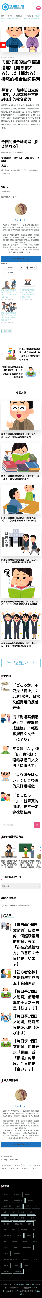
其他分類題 (19, 1224)
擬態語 (14, 1242)
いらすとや (26, 1165)
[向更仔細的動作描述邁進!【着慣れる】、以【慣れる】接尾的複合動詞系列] (9, 284)
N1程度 (6, 1194)
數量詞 (35, 1242)
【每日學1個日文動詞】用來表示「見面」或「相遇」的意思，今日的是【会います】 (26, 1055)
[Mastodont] (27, 259)
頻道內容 (18, 1271)
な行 (13, 1212)
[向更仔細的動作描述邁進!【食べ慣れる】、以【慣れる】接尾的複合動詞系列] (28, 284)
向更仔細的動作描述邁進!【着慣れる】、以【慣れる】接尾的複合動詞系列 (9, 293)
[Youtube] (14, 259)
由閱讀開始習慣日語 (10, 1259)
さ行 (36, 1206)
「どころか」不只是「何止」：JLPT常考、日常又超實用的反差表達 (26, 696)
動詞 (13, 1230)
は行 (22, 1212)
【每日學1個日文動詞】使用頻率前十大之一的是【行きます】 (26, 999)
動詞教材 (24, 1230)
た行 (5, 1212)
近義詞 (16, 1265)
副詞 (29, 1224)
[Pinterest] (18, 259)
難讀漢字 (7, 1271)
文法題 (14, 1247)
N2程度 (3, 58)
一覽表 (32, 1218)
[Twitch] (24, 259)
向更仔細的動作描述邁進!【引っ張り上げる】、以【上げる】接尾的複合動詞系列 (20, 602)
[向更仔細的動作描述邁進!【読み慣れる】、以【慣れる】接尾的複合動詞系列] (9, 307)
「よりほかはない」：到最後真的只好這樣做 (25, 780)
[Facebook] (21, 259)
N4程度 (6, 1200)
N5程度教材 (8, 1206)
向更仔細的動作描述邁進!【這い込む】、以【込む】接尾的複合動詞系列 (20, 561)
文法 (5, 1247)
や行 (5, 1218)
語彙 (35, 1259)
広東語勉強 (7, 1236)
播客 (5, 1242)
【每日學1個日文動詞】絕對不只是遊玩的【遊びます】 (26, 1024)
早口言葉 (17, 1253)
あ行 (18, 1206)
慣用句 (29, 1236)
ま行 (31, 1212)
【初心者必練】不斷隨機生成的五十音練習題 (26, 977)
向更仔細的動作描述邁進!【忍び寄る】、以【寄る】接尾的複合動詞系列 (20, 644)
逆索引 (26, 1265)
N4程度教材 (18, 1200)
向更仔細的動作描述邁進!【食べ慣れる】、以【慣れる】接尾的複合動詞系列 (28, 293)
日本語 (6, 1253)
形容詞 (19, 1236)
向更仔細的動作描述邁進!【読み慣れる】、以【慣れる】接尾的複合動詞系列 (9, 316)
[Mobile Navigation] (38, 8)
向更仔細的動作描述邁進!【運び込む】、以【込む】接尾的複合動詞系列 (20, 435)
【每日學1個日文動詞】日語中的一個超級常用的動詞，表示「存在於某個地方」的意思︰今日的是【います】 (26, 944)
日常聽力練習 (26, 1247)
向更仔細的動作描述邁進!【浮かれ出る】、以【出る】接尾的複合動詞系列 (18, 519)
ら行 (13, 1218)
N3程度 (27, 1194)
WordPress (16, 1290)
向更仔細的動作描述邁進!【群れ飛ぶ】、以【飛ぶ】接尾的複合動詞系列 (9, 864)
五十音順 (7, 1224)
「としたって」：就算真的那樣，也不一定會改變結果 (25, 803)
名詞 (34, 1230)
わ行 (22, 1218)
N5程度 (30, 1200)
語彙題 (6, 1265)
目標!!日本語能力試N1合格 (23, 1284)
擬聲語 (24, 1242)
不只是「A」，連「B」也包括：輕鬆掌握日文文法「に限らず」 (25, 757)
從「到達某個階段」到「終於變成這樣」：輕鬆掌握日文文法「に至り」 (25, 728)
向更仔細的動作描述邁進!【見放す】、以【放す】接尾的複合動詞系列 (20, 477)
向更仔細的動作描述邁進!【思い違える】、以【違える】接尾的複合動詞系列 (27, 864)
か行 (27, 1206)
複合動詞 (11, 58)
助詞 (5, 1230)
